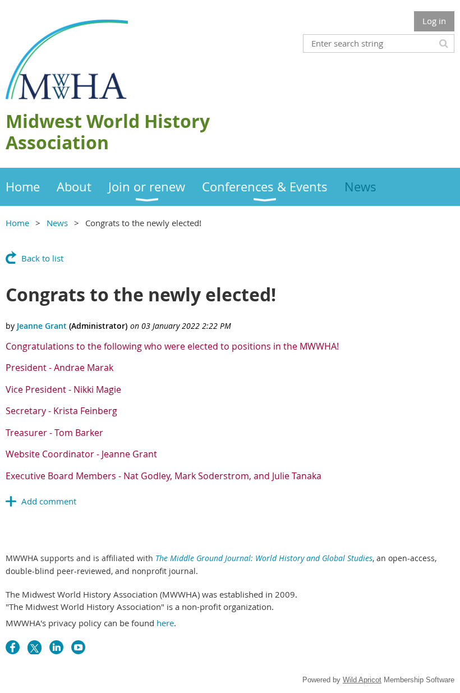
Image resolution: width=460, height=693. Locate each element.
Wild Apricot (362, 680)
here (165, 622)
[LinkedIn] (56, 647)
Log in (434, 20)
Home (17, 222)
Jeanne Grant (42, 325)
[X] (34, 647)
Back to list (42, 258)
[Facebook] (13, 647)
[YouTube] (78, 647)
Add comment (48, 501)
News (57, 222)
